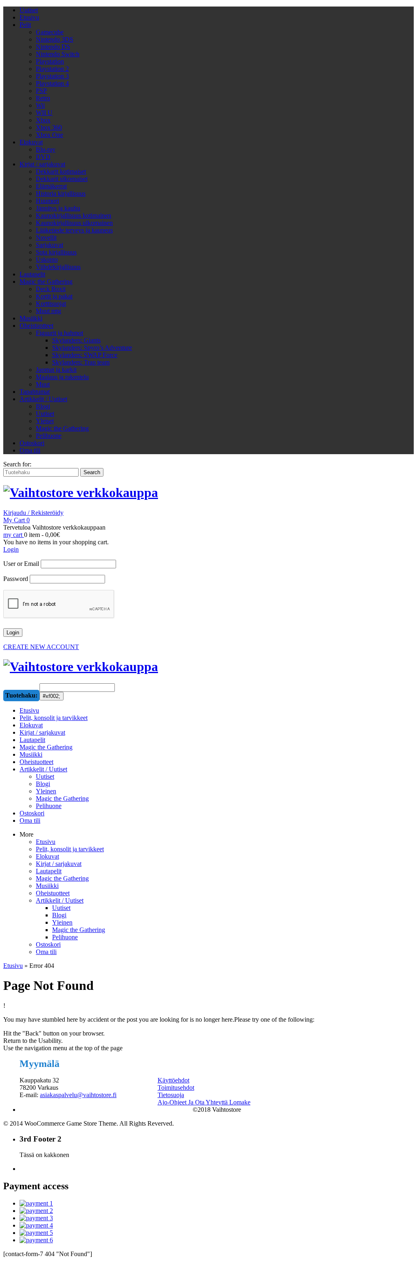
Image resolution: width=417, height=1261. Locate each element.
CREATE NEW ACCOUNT (41, 646)
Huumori (47, 200)
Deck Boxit (51, 288)
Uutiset (29, 10)
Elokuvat (31, 142)
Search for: (17, 464)
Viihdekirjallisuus (58, 266)
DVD (43, 156)
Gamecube (50, 32)
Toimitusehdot (176, 1087)
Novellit (46, 237)
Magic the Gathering (46, 281)
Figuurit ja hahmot (59, 332)
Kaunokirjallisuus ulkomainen (74, 222)
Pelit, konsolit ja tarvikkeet (70, 849)
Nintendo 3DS (54, 39)
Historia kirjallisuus (61, 193)
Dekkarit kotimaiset (61, 171)
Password (15, 578)
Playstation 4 (52, 83)
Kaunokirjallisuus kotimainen (73, 215)
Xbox (43, 120)
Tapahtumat (35, 391)
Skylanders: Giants (76, 340)
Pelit (25, 24)
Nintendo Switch (57, 54)
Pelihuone (48, 435)
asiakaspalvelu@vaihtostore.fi (78, 1094)
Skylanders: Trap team (81, 362)
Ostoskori (32, 442)
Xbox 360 (49, 127)
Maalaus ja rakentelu (62, 376)
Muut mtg (48, 310)
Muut (43, 384)
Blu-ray (45, 149)
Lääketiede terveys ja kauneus (74, 230)
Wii (40, 105)
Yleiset (45, 420)
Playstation (50, 61)
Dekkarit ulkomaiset (62, 178)
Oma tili (30, 450)
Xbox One (49, 134)
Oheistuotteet (36, 325)
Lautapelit (32, 274)
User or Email (21, 563)
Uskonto (47, 259)
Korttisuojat (51, 303)
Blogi (43, 406)
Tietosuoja (171, 1094)
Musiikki (31, 318)
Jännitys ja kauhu (58, 208)
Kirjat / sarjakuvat (42, 164)
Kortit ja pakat (54, 296)
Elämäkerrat (51, 186)
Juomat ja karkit (56, 369)
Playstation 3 (52, 76)
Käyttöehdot (173, 1080)
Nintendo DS (53, 46)
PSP (41, 90)
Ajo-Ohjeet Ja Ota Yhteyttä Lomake (204, 1102)
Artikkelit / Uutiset (43, 398)
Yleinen (62, 922)
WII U (44, 112)
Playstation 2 (52, 68)
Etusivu (29, 17)
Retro (43, 98)
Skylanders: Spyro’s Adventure (92, 347)
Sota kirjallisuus (56, 252)
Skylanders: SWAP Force (84, 354)
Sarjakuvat (49, 244)
